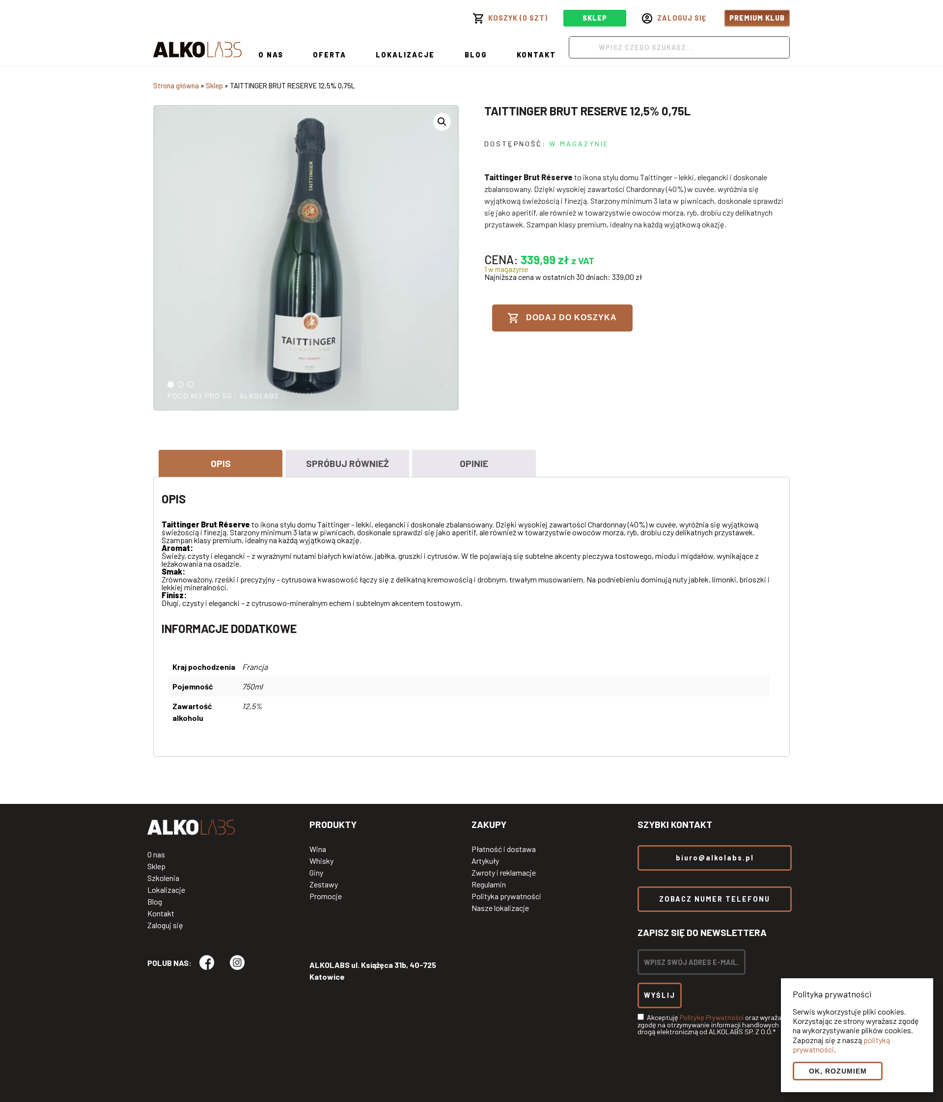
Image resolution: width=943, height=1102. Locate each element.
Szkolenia (163, 878)
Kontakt (536, 55)
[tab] (220, 463)
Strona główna (176, 86)
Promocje (325, 896)
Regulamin (489, 884)
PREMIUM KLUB (757, 18)
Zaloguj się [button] (681, 18)
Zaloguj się (165, 925)
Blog (476, 55)
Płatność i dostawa (504, 849)
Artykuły (485, 861)
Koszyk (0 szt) (518, 18)
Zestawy (323, 884)
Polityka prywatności (506, 896)
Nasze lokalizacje (500, 908)
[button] (442, 122)
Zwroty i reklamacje (504, 873)
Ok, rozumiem (838, 1071)
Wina (317, 849)
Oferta (329, 55)
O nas (270, 55)
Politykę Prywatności (712, 1017)
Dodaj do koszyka (571, 317)
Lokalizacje (405, 55)
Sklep (214, 86)
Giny (316, 873)
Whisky (321, 861)
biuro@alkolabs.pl (715, 858)
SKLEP (594, 18)
